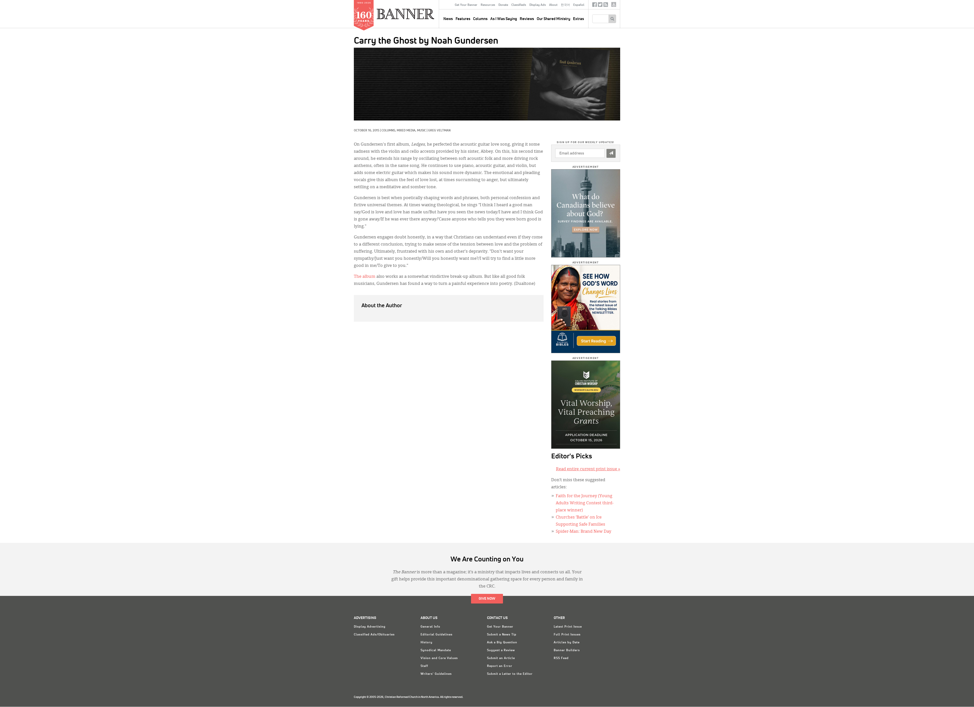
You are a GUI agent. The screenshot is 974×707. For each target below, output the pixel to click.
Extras (578, 19)
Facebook (594, 6)
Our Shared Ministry (553, 19)
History (426, 642)
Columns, (389, 130)
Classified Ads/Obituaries (374, 634)
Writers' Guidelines (436, 674)
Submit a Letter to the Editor (510, 674)
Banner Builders (567, 650)
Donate (503, 5)
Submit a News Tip (501, 634)
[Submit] (611, 153)
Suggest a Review (501, 650)
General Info (430, 626)
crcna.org (613, 4)
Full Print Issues (567, 634)
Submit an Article (501, 658)
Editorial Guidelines (437, 634)
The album (364, 277)
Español (578, 5)
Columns (480, 19)
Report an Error (499, 666)
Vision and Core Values (439, 658)
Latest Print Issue (568, 626)
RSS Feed (561, 658)
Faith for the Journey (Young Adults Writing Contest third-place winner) (585, 503)
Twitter (600, 6)
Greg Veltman (439, 130)
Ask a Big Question (502, 642)
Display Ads (537, 5)
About (553, 5)
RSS (605, 6)
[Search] (612, 19)
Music (421, 130)
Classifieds (518, 5)
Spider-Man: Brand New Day (583, 532)
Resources (488, 5)
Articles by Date (567, 642)
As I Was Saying (503, 19)
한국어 (565, 5)
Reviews (527, 19)
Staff (424, 666)
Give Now (487, 598)
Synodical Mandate (436, 650)
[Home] (417, 13)
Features (463, 19)
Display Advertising (370, 626)
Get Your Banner (466, 5)
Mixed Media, (407, 130)
